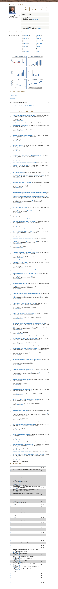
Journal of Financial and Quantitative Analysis (16, 100)
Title (13, 465)
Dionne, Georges (26, 40)
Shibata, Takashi (26, 35)
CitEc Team (34, 588)
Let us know (39, 28)
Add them (29, 28)
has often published (35, 19)
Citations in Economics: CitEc (6, 1)
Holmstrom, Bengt (39, 49)
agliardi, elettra (26, 43)
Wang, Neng (25, 46)
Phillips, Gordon (39, 43)
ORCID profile (28, 23)
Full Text (14, 474)
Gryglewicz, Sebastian (27, 49)
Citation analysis (18, 474)
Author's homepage (34, 23)
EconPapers (23, 23)
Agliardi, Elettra (26, 41)
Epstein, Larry (39, 38)
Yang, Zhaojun (26, 38)
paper (22, 120)
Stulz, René (38, 46)
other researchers (29, 20)
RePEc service (11, 588)
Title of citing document (16, 114)
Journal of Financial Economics (14, 95)
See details (30, 17)
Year (10, 114)
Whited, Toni (25, 48)
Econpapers (17, 120)
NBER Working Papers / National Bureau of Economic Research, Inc (19, 107)
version (20, 471)
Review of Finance (12, 98)
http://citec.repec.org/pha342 (30, 26)
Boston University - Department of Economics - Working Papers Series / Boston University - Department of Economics (26, 105)
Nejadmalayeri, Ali (26, 51)
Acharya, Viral (39, 51)
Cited (44, 465)
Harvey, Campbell (39, 48)
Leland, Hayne (39, 35)
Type (41, 465)
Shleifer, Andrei (39, 41)
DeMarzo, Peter (39, 40)
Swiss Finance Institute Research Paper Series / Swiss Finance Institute (19, 108)
